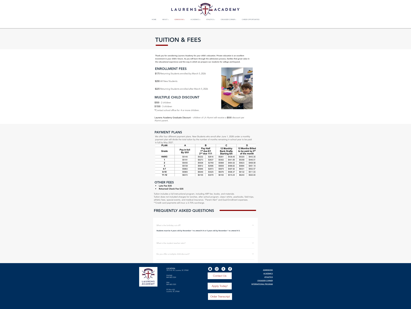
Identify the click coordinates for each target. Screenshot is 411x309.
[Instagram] (217, 269)
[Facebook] (230, 269)
